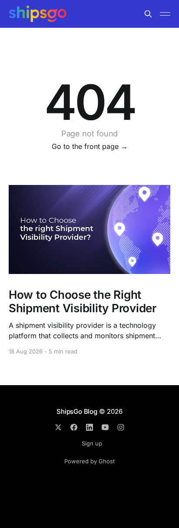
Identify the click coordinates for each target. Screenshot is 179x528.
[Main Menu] (165, 13)
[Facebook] (73, 427)
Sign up (92, 443)
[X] (58, 427)
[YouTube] (105, 427)
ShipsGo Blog (76, 411)
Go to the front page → (90, 146)
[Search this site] (148, 14)
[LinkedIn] (89, 427)
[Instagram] (120, 427)
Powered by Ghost (89, 461)
